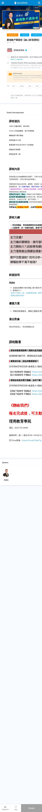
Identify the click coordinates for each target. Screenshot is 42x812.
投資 (29, 86)
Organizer (5, 809)
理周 (37, 86)
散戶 (14, 86)
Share (36, 7)
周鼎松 (22, 86)
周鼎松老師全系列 (17, 295)
